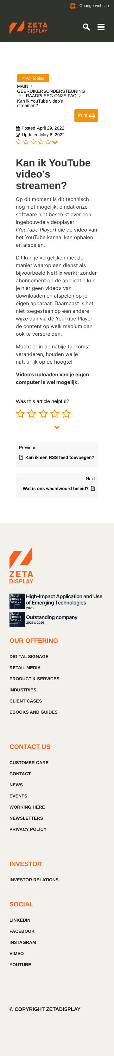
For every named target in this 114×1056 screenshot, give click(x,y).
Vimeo (17, 953)
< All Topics (33, 78)
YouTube (20, 964)
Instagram (23, 942)
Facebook (22, 931)
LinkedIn (20, 920)
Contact (20, 773)
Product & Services (35, 678)
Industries (23, 689)
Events (18, 795)
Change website (94, 5)
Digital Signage (29, 656)
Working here (27, 807)
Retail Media (25, 667)
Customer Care (29, 762)
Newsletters (26, 818)
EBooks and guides (34, 712)
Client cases (26, 700)
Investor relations (34, 879)
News (16, 784)
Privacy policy (28, 829)
